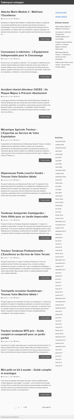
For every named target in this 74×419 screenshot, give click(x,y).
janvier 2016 (59, 334)
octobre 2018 (59, 228)
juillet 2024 (58, 183)
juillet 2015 (58, 353)
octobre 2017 (59, 266)
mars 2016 (58, 327)
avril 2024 (58, 193)
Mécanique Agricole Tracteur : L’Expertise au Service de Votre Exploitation (20, 133)
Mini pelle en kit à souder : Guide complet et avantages (26, 371)
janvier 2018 (59, 257)
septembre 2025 (60, 148)
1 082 (25, 407)
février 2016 (59, 330)
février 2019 (59, 215)
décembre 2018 (60, 221)
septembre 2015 (60, 346)
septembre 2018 (60, 231)
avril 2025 (58, 164)
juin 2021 (58, 212)
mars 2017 (58, 289)
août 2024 (58, 180)
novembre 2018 (60, 225)
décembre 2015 (60, 337)
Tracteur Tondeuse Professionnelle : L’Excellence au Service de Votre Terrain (25, 252)
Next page (45, 407)
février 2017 (59, 292)
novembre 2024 (60, 170)
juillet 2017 (58, 276)
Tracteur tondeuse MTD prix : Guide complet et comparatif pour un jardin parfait (23, 334)
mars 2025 (58, 167)
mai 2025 (58, 161)
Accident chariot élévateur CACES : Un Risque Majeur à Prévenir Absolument (24, 91)
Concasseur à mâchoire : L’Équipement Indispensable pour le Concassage (24, 53)
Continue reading (46, 39)
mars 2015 (58, 366)
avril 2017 (58, 286)
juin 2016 (58, 318)
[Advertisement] (64, 103)
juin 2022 (58, 209)
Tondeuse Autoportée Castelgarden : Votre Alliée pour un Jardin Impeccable (24, 214)
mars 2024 (58, 196)
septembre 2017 (60, 270)
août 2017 (58, 273)
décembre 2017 (60, 260)
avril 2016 (58, 324)
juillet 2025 (58, 154)
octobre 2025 (59, 145)
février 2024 (59, 199)
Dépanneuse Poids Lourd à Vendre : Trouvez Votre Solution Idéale (23, 174)
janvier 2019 (59, 218)
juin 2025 (58, 157)
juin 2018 (58, 241)
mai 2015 (58, 359)
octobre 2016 (59, 305)
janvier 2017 (59, 295)
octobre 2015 (59, 343)
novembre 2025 (60, 141)
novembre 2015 (60, 340)
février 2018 (59, 253)
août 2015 (58, 350)
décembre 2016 (60, 298)
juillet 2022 (58, 205)
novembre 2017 (60, 263)
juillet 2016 (58, 314)
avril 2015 (58, 362)
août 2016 (58, 311)
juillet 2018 (58, 237)
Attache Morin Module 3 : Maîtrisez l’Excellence (22, 13)
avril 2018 (58, 247)
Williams (18, 19)
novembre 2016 (60, 302)
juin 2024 (58, 186)
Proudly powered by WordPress (10, 417)
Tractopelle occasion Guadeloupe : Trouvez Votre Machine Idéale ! (22, 292)
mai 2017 (58, 282)
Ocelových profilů (61, 12)
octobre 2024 (59, 173)
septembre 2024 (60, 177)
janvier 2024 (59, 202)
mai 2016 (58, 321)
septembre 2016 (60, 308)
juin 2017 (58, 279)
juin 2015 (58, 356)
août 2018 (58, 234)
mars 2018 (58, 250)
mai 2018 (58, 244)
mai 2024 (58, 189)
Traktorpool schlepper (12, 2)
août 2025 (58, 151)
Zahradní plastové (61, 17)
